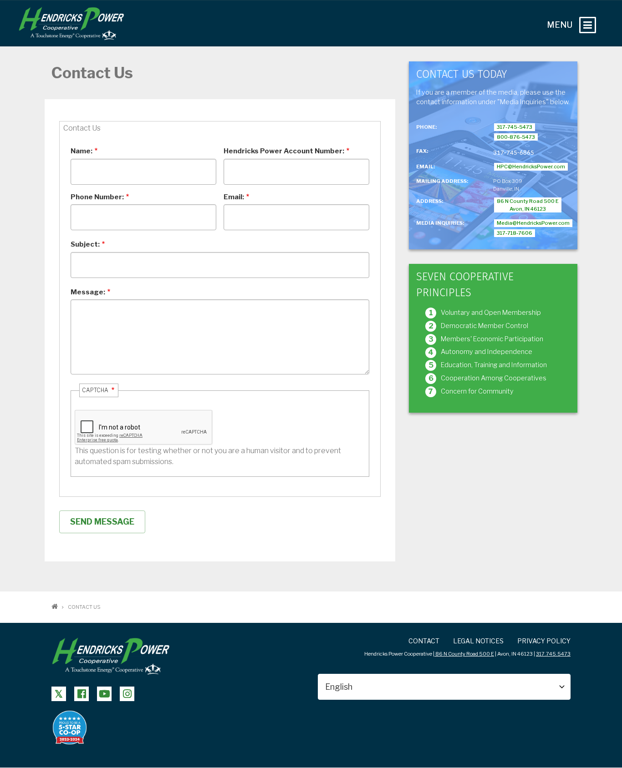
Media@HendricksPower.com (533, 223)
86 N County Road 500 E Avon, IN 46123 (528, 205)
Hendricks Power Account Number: (284, 151)
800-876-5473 (516, 137)
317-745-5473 (514, 127)
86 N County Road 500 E (464, 654)
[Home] (71, 23)
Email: (234, 197)
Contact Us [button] (82, 128)
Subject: (85, 244)
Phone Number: (97, 197)
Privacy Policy (544, 641)
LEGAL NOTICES (478, 641)
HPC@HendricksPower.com (531, 166)
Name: (81, 151)
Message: (88, 292)
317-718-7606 (514, 233)
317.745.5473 (553, 654)
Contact (423, 641)
